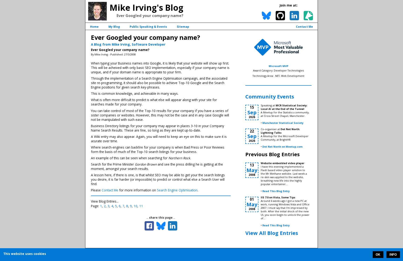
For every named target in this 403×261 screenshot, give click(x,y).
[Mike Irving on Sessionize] (308, 15)
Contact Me (304, 27)
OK (378, 254)
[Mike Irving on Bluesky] (266, 15)
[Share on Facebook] (149, 225)
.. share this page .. (160, 218)
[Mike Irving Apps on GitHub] (280, 15)
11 (141, 206)
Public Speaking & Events (148, 27)
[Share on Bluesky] (161, 225)
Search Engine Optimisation (177, 190)
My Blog (114, 27)
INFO (393, 254)
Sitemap (183, 27)
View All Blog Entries (271, 233)
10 (135, 206)
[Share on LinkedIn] (172, 225)
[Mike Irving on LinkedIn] (294, 15)
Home (94, 27)
